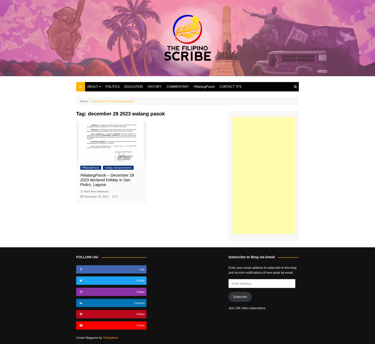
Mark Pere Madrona (96, 191)
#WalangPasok (204, 86)
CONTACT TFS (231, 86)
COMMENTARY (177, 86)
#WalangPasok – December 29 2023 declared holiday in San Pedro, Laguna (107, 180)
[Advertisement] (263, 175)
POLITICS (112, 86)
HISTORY (155, 86)
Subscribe (240, 296)
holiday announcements (118, 167)
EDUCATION (133, 86)
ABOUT (92, 86)
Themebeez (110, 337)
